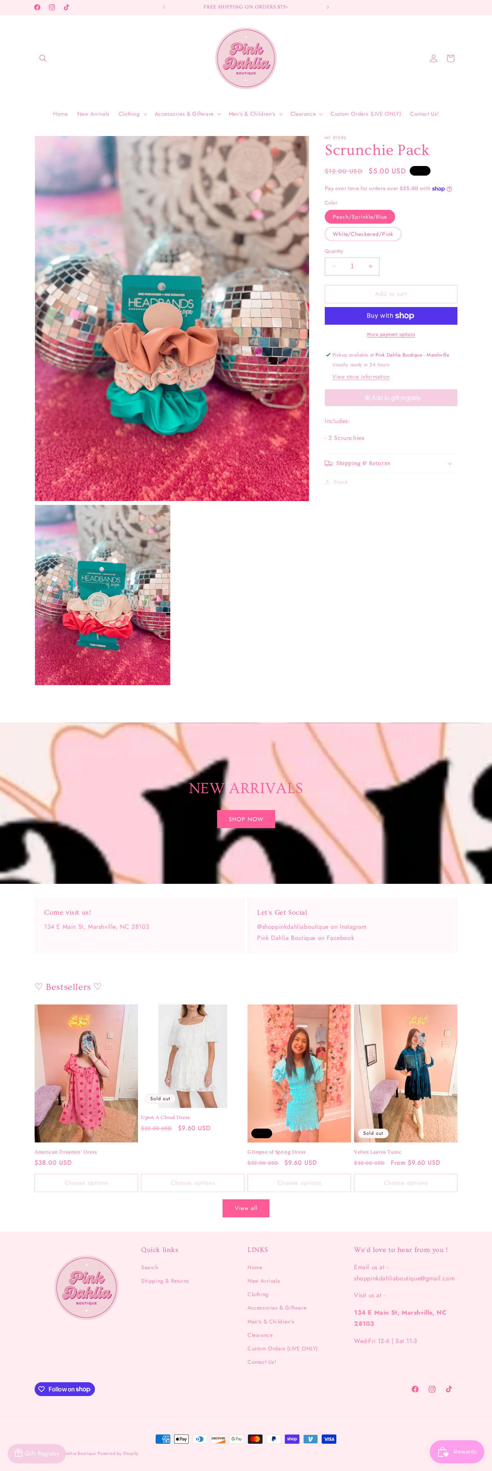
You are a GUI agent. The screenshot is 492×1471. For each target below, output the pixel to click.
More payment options (391, 334)
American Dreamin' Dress (66, 1151)
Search (149, 1267)
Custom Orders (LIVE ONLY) (283, 1348)
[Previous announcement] (164, 7)
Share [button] (341, 482)
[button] (43, 58)
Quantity (334, 251)
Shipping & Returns (165, 1281)
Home (255, 1267)
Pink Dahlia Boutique (74, 1453)
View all (246, 1208)
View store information (360, 376)
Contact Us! (262, 1362)
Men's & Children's (271, 1321)
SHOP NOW (246, 819)
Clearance (260, 1335)
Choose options (86, 1183)
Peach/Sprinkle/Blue (360, 217)
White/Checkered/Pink (363, 234)
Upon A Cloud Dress (165, 1117)
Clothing (258, 1294)
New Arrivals (264, 1281)
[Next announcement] (327, 7)
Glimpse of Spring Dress (277, 1151)
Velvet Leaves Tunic (377, 1151)
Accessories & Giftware (277, 1308)
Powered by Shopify (118, 1453)
